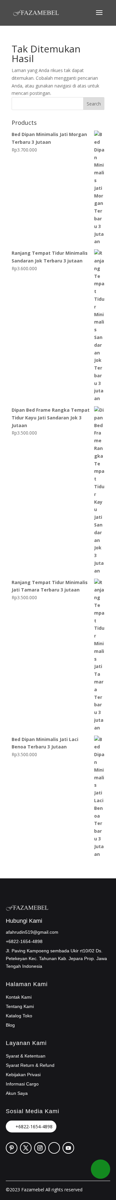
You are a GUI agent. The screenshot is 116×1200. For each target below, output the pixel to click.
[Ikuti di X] (26, 1148)
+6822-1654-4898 (34, 1126)
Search (94, 104)
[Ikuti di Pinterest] (11, 1148)
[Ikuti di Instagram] (40, 1148)
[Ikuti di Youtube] (68, 1148)
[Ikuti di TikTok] (54, 1148)
